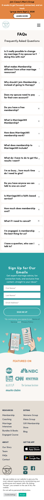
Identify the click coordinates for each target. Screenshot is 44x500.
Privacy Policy (27, 322)
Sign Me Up (22, 312)
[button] (32, 25)
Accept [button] (22, 495)
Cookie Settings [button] (10, 495)
